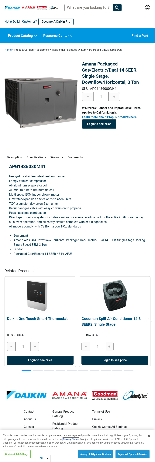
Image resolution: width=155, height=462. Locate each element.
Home (8, 49)
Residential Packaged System (69, 49)
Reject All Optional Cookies (132, 454)
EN (41, 458)
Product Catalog (24, 49)
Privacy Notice (71, 439)
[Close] (149, 436)
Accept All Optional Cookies (95, 454)
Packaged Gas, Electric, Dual (105, 49)
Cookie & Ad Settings (17, 454)
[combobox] (44, 458)
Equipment (42, 49)
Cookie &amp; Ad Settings (109, 427)
